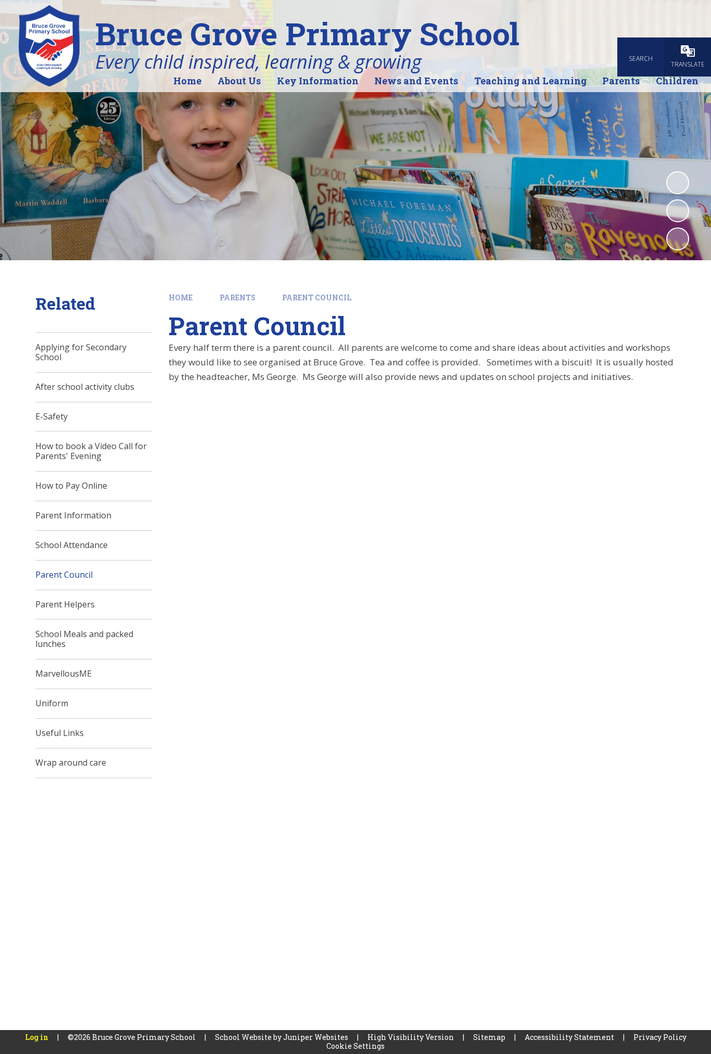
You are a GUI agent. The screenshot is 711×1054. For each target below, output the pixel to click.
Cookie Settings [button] (355, 1046)
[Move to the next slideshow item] (677, 238)
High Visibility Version (410, 1037)
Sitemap (489, 1037)
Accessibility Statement (569, 1037)
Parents (238, 297)
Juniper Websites (315, 1037)
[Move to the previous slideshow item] (677, 210)
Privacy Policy (660, 1037)
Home (181, 297)
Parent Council (316, 297)
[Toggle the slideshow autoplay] (677, 182)
